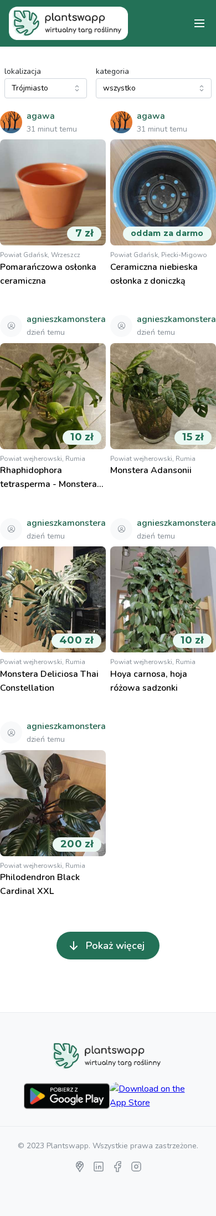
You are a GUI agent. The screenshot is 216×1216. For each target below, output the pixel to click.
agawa (41, 116)
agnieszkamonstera (66, 319)
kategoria (112, 71)
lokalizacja (22, 71)
